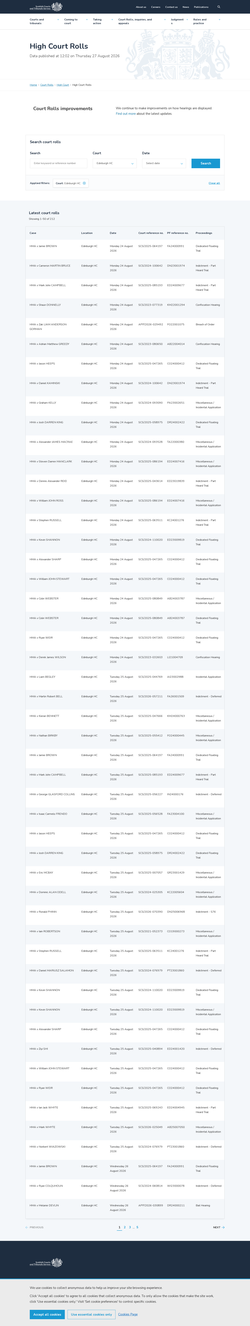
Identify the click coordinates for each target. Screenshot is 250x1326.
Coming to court (71, 21)
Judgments (177, 21)
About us (141, 7)
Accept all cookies (47, 1314)
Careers (155, 7)
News (186, 7)
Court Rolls (46, 85)
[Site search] (219, 6)
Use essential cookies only (91, 1314)
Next (216, 1227)
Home (33, 85)
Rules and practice (199, 21)
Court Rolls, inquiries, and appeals (135, 21)
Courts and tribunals (37, 21)
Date (146, 153)
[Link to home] (46, 7)
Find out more (126, 114)
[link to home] (46, 1262)
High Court (63, 85)
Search (35, 153)
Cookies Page (128, 1314)
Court (97, 153)
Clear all (214, 183)
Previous (37, 1227)
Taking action (97, 21)
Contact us (171, 7)
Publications (201, 7)
